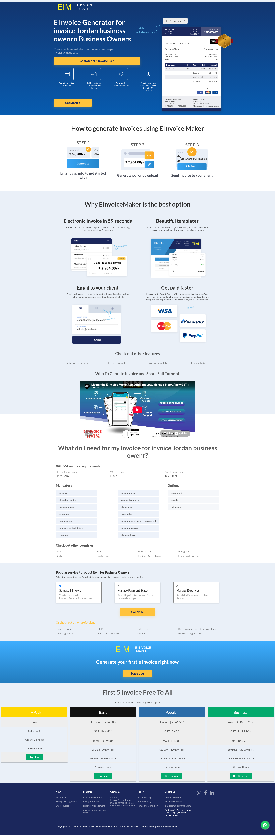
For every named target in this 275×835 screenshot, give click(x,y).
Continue (137, 612)
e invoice (142, 633)
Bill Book (143, 628)
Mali (58, 551)
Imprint (114, 797)
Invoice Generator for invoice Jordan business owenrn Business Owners (122, 803)
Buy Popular (172, 775)
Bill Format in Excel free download (197, 628)
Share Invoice (62, 805)
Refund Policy (144, 801)
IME (71, 826)
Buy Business (240, 775)
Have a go (137, 673)
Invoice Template (157, 362)
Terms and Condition (148, 805)
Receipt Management (66, 801)
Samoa (100, 551)
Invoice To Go (198, 362)
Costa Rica (103, 556)
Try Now (34, 757)
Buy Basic (103, 775)
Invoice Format (64, 628)
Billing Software (91, 801)
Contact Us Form (173, 797)
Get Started (72, 102)
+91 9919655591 (173, 801)
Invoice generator (65, 633)
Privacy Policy (144, 797)
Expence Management (94, 805)
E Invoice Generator (93, 797)
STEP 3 (192, 144)
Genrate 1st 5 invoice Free (97, 61)
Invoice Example (117, 362)
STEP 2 (137, 144)
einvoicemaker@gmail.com (178, 805)
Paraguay (183, 551)
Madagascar (144, 551)
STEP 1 (83, 142)
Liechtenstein (63, 556)
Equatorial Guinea (188, 556)
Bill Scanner (61, 797)
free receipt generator (190, 633)
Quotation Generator (76, 362)
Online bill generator (108, 633)
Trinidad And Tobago (149, 556)
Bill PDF (101, 628)
